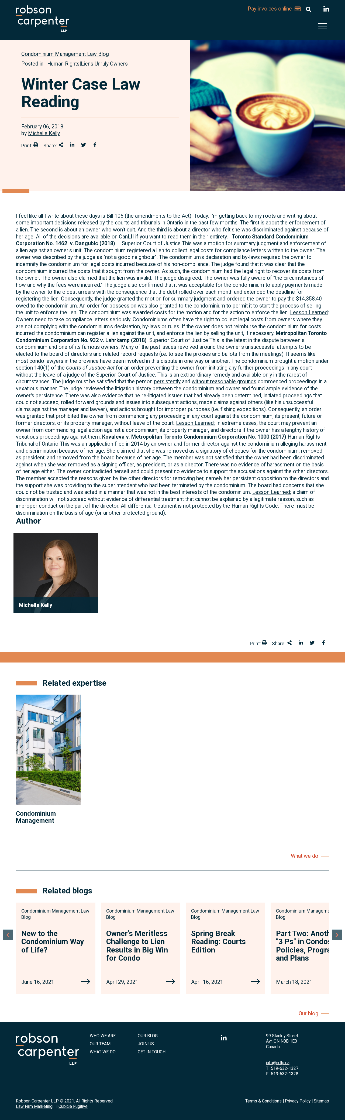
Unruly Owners (111, 64)
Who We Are (103, 1035)
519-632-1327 (284, 1068)
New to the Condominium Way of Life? (52, 941)
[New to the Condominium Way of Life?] (85, 982)
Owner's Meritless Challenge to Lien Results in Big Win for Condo (137, 945)
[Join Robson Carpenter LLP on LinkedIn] (326, 9)
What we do (304, 856)
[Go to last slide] (8, 935)
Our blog (308, 1013)
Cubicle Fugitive (73, 1106)
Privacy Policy (297, 1101)
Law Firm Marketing (34, 1106)
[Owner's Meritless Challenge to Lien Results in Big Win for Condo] (170, 982)
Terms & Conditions (263, 1101)
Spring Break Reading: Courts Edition (218, 941)
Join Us (146, 1043)
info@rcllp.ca (277, 1062)
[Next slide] (337, 935)
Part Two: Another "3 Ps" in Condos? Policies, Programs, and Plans (309, 945)
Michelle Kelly (44, 133)
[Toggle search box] (308, 9)
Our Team (100, 1043)
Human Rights (63, 64)
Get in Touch (151, 1051)
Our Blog (148, 1035)
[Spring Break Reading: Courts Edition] (255, 982)
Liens (87, 64)
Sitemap (321, 1101)
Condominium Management (36, 817)
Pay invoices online (270, 9)
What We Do (103, 1051)
